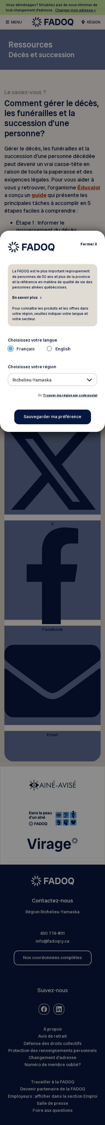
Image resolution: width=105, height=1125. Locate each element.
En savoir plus (25, 297)
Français (26, 349)
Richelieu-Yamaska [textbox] (32, 380)
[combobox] (52, 379)
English (63, 349)
